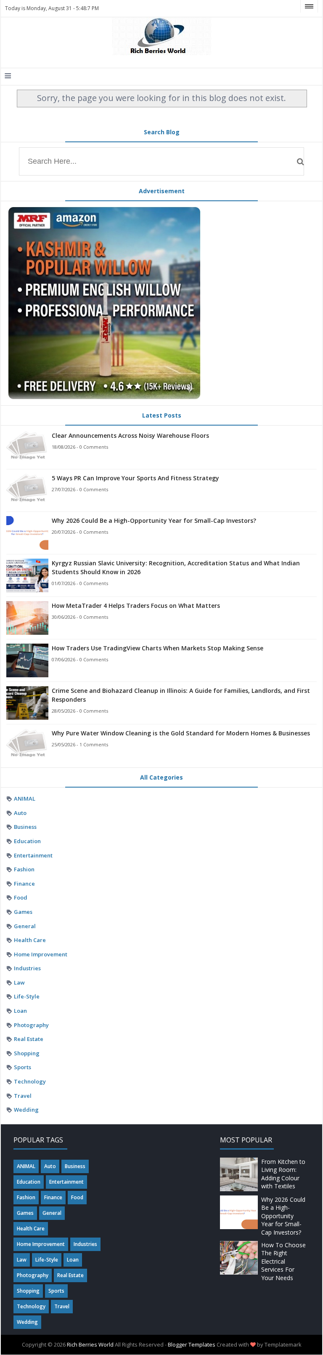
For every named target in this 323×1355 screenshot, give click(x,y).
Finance (24, 883)
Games (23, 912)
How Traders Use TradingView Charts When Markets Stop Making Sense (157, 648)
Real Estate (28, 1039)
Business (25, 827)
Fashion (24, 869)
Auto (20, 813)
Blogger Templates (191, 1344)
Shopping (27, 1053)
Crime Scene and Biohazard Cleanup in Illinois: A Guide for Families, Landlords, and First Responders (181, 695)
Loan (20, 1010)
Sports (22, 1067)
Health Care (30, 940)
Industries (27, 968)
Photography (31, 1025)
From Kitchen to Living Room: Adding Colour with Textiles (283, 1174)
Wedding (26, 1109)
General (25, 926)
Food (20, 897)
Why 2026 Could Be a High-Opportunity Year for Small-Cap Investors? (154, 520)
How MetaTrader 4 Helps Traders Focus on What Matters (136, 606)
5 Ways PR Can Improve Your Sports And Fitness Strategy (135, 478)
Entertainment (33, 855)
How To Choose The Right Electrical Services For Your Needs (283, 1261)
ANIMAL (24, 798)
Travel (23, 1095)
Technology (30, 1081)
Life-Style (27, 996)
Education (27, 841)
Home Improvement (40, 954)
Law (19, 982)
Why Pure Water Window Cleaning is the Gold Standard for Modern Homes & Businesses (181, 733)
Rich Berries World (90, 1344)
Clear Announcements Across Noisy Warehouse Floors (130, 435)
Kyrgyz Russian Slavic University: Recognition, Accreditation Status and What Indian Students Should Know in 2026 (176, 567)
